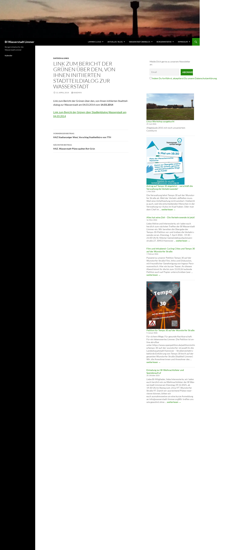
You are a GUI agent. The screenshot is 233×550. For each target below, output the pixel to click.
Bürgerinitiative (164, 42)
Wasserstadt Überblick (139, 42)
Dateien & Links (61, 58)
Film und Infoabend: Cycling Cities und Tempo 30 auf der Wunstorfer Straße (170, 250)
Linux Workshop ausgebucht (160, 121)
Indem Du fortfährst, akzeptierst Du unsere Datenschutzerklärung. (184, 78)
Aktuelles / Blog (115, 42)
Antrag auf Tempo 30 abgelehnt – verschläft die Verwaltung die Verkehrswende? (169, 187)
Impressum (183, 42)
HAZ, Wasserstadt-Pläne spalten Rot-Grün (74, 147)
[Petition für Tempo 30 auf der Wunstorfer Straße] (163, 305)
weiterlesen (169, 209)
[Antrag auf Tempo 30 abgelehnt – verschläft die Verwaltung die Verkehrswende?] (165, 161)
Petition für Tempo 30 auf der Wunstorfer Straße (170, 330)
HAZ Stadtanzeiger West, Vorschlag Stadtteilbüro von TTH (82, 135)
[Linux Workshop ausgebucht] (170, 106)
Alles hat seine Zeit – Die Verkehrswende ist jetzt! (170, 217)
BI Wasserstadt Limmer (19, 42)
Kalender (8, 55)
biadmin (77, 92)
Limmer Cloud (94, 42)
